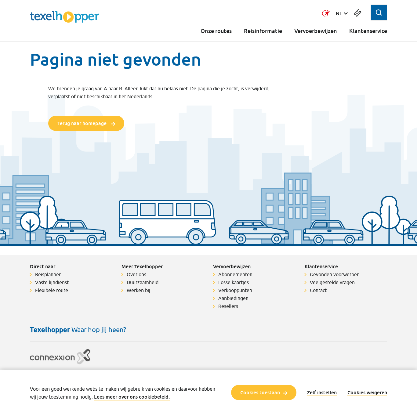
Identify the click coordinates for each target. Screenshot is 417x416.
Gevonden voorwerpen (335, 274)
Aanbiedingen (233, 298)
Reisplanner (48, 274)
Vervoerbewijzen (315, 31)
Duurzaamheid (142, 282)
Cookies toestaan (260, 392)
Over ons (136, 274)
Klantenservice (368, 31)
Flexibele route (51, 290)
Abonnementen (235, 274)
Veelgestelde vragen (332, 282)
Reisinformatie (263, 31)
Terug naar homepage (82, 123)
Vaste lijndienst (52, 282)
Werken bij (138, 290)
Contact (318, 290)
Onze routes (216, 31)
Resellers (228, 306)
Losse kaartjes (233, 282)
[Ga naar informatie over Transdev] (326, 13)
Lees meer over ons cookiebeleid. (132, 397)
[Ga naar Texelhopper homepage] (64, 17)
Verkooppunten (235, 290)
